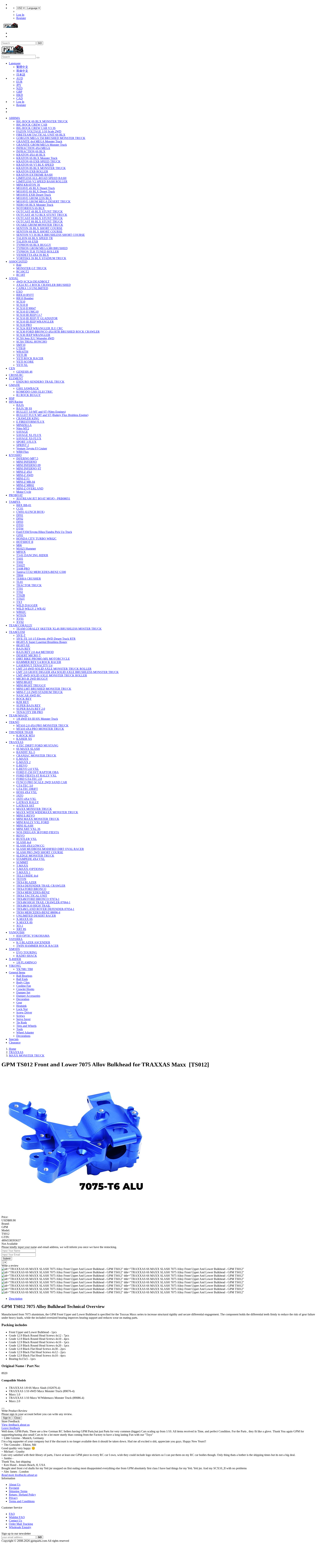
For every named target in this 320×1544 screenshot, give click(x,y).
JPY (18, 85)
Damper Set (23, 992)
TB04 (19, 575)
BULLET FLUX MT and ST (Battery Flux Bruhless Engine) (52, 415)
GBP (19, 91)
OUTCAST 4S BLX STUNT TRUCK (39, 211)
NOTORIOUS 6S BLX (30, 208)
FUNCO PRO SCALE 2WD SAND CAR (41, 782)
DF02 (19, 518)
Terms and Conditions (22, 1501)
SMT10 (20, 345)
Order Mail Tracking (21, 1523)
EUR (19, 81)
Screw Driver (24, 1012)
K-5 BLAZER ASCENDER (33, 942)
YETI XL (22, 365)
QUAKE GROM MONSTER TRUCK (39, 224)
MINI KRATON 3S (28, 184)
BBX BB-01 (23, 505)
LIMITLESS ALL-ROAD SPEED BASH (41, 178)
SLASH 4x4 (23, 842)
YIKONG (15, 965)
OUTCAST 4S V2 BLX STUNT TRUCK (41, 214)
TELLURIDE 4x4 (27, 875)
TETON (21, 879)
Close (17, 1417)
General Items (17, 972)
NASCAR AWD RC (28, 695)
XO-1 (19, 925)
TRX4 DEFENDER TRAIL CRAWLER (40, 885)
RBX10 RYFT (25, 294)
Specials (14, 1039)
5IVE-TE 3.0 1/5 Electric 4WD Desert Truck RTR (46, 638)
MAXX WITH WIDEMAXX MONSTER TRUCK (47, 812)
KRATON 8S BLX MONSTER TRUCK (41, 168)
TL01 (19, 582)
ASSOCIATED (18, 261)
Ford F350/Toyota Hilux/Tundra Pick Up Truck (44, 531)
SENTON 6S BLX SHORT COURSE (39, 231)
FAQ (12, 1513)
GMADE (14, 385)
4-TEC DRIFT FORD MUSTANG (37, 745)
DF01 (19, 515)
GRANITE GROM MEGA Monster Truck (41, 144)
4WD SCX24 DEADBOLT (32, 281)
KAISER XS (24, 738)
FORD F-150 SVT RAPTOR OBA (37, 772)
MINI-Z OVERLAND (29, 488)
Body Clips (23, 982)
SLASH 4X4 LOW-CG (30, 845)
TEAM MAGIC (18, 715)
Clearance (15, 1042)
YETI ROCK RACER (29, 358)
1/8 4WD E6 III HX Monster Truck (37, 718)
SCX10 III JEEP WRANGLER (35, 321)
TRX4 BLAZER (26, 882)
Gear (19, 1002)
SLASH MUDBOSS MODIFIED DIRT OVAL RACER (50, 849)
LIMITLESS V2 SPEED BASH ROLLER (41, 181)
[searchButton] (37, 57)
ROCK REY (24, 698)
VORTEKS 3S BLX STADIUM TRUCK (41, 258)
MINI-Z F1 (23, 478)
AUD (19, 78)
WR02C (21, 612)
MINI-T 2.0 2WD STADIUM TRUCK (39, 692)
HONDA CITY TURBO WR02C (36, 538)
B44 (18, 264)
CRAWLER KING (27, 418)
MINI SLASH (24, 825)
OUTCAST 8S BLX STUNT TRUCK (39, 221)
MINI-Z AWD (24, 475)
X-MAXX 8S (24, 922)
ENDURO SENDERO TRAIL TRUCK (40, 381)
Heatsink (21, 1005)
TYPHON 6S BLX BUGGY (33, 244)
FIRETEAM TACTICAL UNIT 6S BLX (40, 134)
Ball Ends (22, 979)
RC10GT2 (22, 271)
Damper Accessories (28, 995)
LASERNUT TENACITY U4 (34, 665)
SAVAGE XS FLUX (28, 438)
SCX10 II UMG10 (27, 311)
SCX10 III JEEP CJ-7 (29, 315)
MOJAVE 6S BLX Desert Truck (35, 191)
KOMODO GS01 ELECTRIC (34, 391)
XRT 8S (21, 929)
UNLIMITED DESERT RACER (36, 915)
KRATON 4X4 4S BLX (30, 154)
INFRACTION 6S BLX (30, 151)
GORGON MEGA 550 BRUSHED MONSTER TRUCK (50, 138)
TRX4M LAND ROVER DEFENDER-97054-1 (45, 909)
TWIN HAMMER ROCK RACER (37, 945)
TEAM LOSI (17, 632)
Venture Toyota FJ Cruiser (31, 448)
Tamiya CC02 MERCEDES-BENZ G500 (41, 572)
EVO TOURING (26, 952)
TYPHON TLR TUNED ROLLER (37, 251)
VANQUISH (16, 932)
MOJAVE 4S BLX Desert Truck (35, 188)
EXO (19, 291)
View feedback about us (15, 1424)
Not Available (9, 1243)
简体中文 (22, 70)
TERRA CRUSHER (28, 578)
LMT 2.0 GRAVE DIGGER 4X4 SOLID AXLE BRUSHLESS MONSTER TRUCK (67, 672)
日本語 (20, 74)
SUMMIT (22, 862)
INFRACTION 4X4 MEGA (33, 148)
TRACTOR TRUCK (29, 585)
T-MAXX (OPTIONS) (30, 869)
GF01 (19, 535)
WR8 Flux (22, 451)
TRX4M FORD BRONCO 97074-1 (37, 899)
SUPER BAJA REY (28, 705)
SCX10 (20, 301)
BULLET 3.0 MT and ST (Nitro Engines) (41, 411)
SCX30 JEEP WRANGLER (33, 335)
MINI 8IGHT (24, 682)
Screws (20, 1015)
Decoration (22, 999)
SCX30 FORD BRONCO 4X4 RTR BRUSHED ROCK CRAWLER (58, 331)
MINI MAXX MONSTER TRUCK (37, 818)
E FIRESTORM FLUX (30, 421)
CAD (19, 98)
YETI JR (21, 355)
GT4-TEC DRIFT (27, 788)
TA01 (19, 558)
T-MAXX (22, 865)
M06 (19, 545)
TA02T (20, 565)
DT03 (19, 525)
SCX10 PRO (24, 325)
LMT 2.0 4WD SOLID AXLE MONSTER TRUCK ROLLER (53, 668)
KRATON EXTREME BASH (34, 174)
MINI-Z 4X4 (24, 471)
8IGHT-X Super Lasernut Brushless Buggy (41, 642)
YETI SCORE (25, 361)
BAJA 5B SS (24, 408)
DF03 (19, 521)
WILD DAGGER (27, 605)
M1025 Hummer (26, 548)
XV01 (20, 618)
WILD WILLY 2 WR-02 (31, 608)
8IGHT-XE (23, 645)
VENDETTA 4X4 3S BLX (32, 254)
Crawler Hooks (25, 989)
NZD (19, 88)
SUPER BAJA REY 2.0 (30, 708)
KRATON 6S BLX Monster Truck (36, 158)
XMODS (14, 949)
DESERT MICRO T (28, 655)
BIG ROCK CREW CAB (31, 124)
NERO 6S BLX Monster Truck (34, 204)
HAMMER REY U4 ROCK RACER (38, 662)
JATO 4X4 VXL (26, 798)
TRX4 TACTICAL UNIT (31, 895)
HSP (11, 398)
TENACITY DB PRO (29, 712)
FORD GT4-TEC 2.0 (29, 778)
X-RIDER (15, 959)
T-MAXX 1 (23, 872)
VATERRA (16, 939)
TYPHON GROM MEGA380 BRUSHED (42, 248)
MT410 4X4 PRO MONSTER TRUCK (40, 728)
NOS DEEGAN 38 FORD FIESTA (37, 832)
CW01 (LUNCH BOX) (30, 511)
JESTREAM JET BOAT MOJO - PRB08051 (43, 498)
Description (15, 1298)
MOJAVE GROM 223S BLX (34, 198)
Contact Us (15, 1520)
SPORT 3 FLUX (26, 441)
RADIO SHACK (26, 955)
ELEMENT (16, 378)
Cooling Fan (23, 985)
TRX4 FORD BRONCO (31, 889)
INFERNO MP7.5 (27, 458)
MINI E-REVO (25, 815)
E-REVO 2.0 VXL (27, 768)
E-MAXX (22, 758)
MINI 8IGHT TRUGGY (31, 685)
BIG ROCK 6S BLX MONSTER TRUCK (42, 121)
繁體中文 (22, 66)
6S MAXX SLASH (28, 748)
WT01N (21, 615)
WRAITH (22, 351)
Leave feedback (10, 1428)
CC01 (19, 508)
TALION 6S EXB (27, 241)
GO (40, 43)
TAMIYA (14, 501)
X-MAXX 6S (24, 919)
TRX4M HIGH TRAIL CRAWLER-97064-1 (43, 902)
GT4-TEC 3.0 (24, 785)
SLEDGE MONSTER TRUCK (35, 855)
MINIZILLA (24, 425)
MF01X (21, 551)
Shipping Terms (18, 1491)
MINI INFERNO (26, 461)
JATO (19, 795)
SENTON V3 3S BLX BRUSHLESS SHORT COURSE (50, 234)
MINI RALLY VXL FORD (32, 822)
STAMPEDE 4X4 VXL (30, 859)
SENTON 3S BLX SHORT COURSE (39, 228)
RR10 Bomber (25, 298)
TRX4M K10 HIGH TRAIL (33, 905)
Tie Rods (21, 1022)
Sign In (7, 1417)
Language (15, 63)
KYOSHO (15, 455)
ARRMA (14, 118)
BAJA (20, 405)
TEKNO (14, 722)
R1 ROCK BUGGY (28, 395)
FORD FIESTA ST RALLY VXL (36, 775)
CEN (12, 368)
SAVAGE (22, 431)
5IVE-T (21, 635)
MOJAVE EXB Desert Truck (33, 194)
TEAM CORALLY (20, 625)
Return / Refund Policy (22, 1494)
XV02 (20, 622)
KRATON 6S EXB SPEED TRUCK (38, 161)
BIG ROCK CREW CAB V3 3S (36, 128)
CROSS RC (16, 375)
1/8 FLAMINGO (26, 962)
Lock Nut (22, 1009)
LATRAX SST (25, 805)
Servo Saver (23, 1019)
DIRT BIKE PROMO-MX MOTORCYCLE (43, 658)
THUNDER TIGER (21, 732)
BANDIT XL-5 (25, 752)
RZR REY (22, 702)
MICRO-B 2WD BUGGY (32, 678)
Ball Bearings (24, 975)
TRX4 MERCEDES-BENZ (33, 892)
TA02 (19, 561)
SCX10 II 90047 (26, 308)
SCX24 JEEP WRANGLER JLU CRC (39, 328)
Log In (20, 14)
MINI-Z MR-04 (25, 481)
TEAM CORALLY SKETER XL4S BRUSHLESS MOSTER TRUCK (59, 628)
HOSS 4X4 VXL (26, 792)
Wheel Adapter (25, 1032)
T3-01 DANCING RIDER (32, 555)
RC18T (20, 274)
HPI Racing (16, 401)
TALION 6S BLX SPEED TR (34, 238)
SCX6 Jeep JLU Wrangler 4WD (35, 338)
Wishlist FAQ (17, 1517)
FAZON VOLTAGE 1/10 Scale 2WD (38, 131)
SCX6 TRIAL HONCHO (31, 341)
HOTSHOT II (24, 541)
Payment (14, 1487)
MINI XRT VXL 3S (28, 829)
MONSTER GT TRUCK (31, 268)
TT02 (19, 592)
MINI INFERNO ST (28, 468)
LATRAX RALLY (27, 802)
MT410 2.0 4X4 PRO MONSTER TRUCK (42, 725)
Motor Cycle (23, 491)
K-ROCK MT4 (25, 735)
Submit (7, 1258)
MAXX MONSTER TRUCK (34, 808)
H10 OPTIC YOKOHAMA (33, 935)
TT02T (20, 598)
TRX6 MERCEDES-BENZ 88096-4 (38, 912)
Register (21, 18)
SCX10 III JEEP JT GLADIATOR (37, 318)
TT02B (20, 595)
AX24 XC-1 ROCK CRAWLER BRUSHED (43, 284)
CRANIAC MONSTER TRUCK (36, 755)
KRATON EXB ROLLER (32, 171)
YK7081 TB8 (24, 969)
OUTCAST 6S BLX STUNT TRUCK (39, 218)
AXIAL (13, 278)
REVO (20, 835)
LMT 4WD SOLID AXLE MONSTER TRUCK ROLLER (51, 675)
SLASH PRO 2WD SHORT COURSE (39, 852)
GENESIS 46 (24, 371)
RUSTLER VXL (26, 839)
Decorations (23, 1035)
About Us (14, 1484)
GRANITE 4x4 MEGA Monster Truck (39, 141)
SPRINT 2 (22, 445)
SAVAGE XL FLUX (28, 435)
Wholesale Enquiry (20, 1527)
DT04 (19, 528)
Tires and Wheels (26, 1025)
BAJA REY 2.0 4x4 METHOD (35, 652)
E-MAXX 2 (23, 762)
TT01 (19, 588)
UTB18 (20, 348)
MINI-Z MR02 (25, 485)
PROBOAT (16, 495)
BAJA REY (23, 648)
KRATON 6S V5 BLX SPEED (35, 164)
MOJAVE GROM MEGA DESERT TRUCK (43, 201)
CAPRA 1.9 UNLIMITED (32, 288)
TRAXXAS (16, 742)
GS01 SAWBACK (27, 388)
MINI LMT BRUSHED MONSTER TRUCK (43, 688)
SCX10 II (22, 305)
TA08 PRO (23, 568)
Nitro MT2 (22, 428)
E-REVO (21, 765)
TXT (19, 602)
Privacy (13, 1497)
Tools (19, 1029)
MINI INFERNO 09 (28, 465)
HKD (19, 95)
